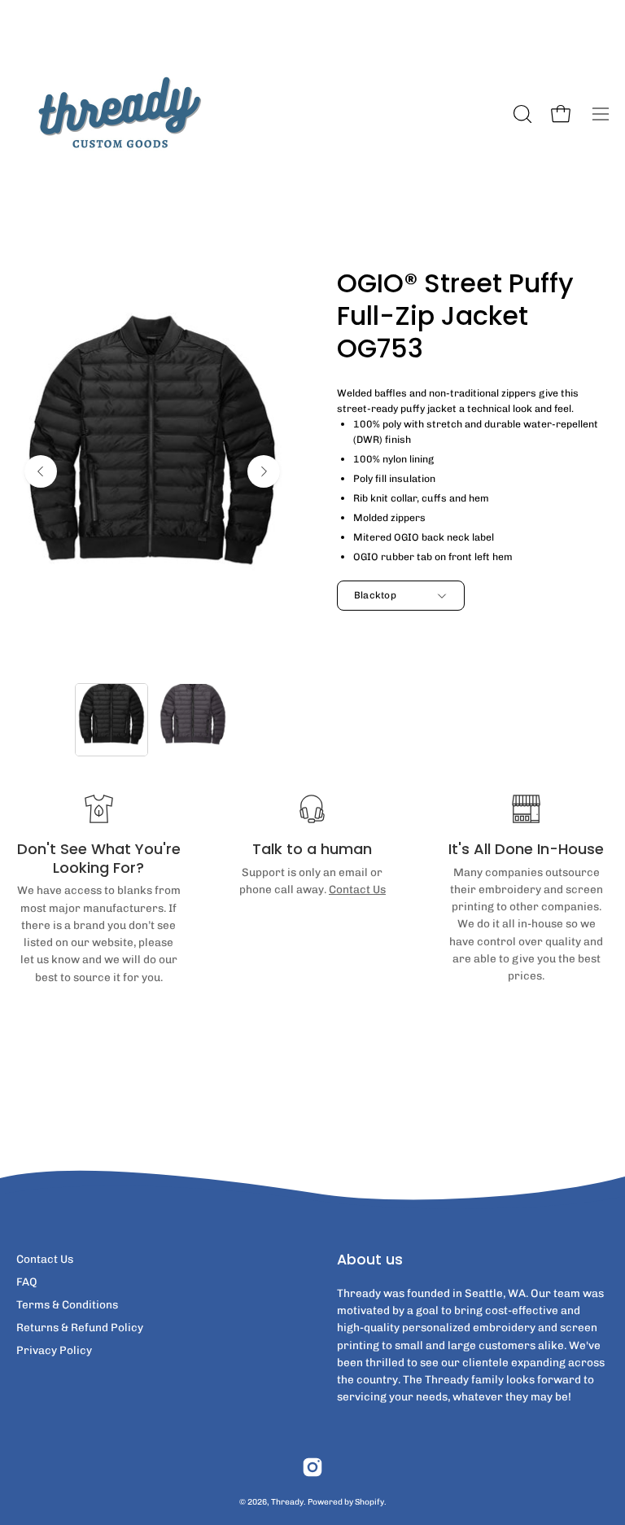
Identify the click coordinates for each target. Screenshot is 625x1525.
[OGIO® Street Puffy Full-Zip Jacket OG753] (111, 719)
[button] (520, 114)
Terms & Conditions (67, 1304)
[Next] (263, 471)
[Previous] (40, 471)
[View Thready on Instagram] (312, 1467)
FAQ (26, 1281)
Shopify (369, 1502)
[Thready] (118, 114)
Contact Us (357, 889)
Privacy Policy (54, 1349)
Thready (287, 1502)
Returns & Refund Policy (79, 1327)
